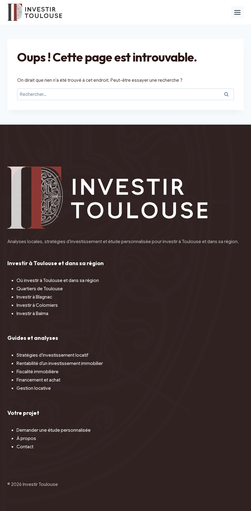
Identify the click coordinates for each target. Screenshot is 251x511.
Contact (25, 446)
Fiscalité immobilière (37, 371)
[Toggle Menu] (237, 12)
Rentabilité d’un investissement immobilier (60, 363)
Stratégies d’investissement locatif (52, 355)
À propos (26, 438)
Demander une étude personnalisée (54, 430)
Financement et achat (38, 380)
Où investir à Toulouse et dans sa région (58, 280)
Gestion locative (34, 388)
